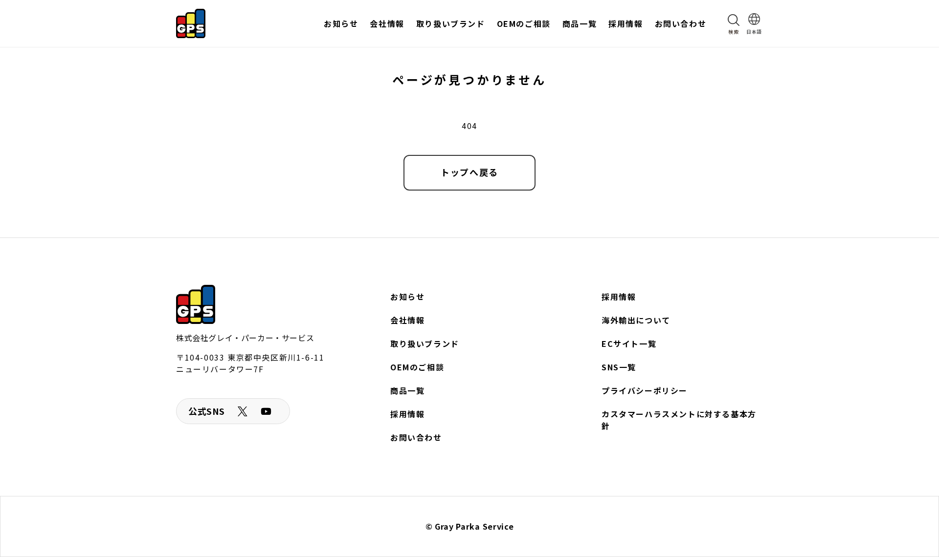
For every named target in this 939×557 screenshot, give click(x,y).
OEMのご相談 (417, 367)
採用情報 (407, 414)
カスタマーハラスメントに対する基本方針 (679, 419)
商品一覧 (407, 390)
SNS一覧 (619, 367)
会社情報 (407, 320)
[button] (733, 23)
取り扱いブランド (424, 343)
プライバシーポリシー (645, 390)
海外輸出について (636, 320)
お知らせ (407, 296)
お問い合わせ (416, 437)
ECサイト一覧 (629, 343)
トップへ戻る (469, 172)
